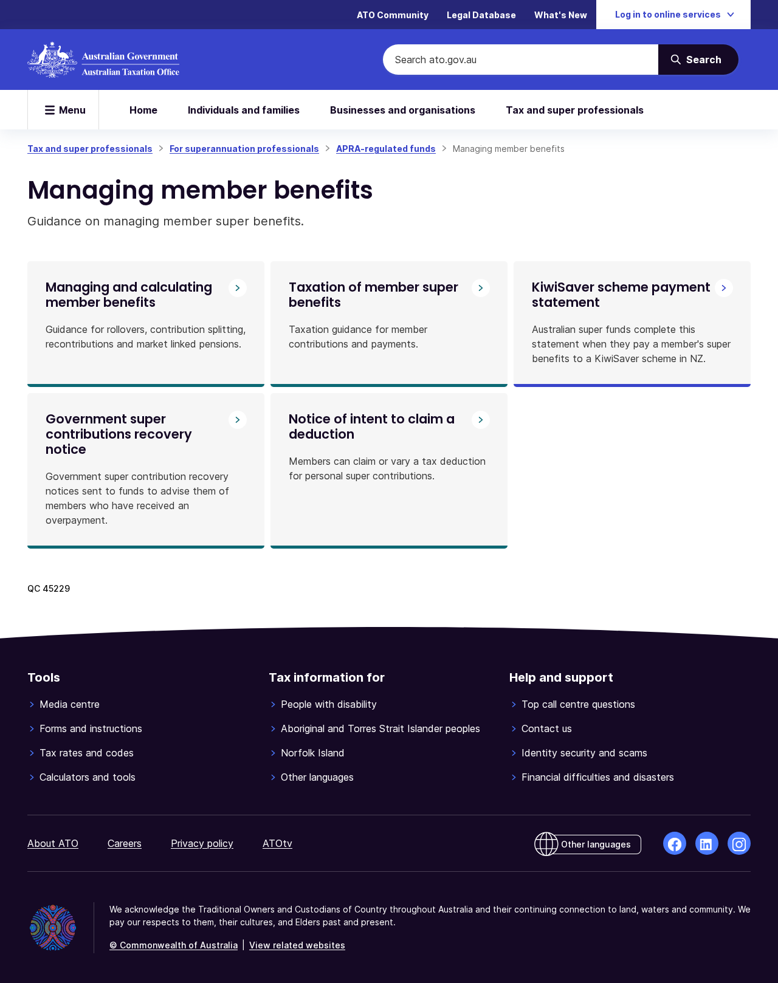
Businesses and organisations (402, 110)
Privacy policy (202, 843)
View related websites (297, 945)
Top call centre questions (578, 704)
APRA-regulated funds (386, 148)
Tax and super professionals (575, 110)
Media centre (70, 704)
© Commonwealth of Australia (173, 945)
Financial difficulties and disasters (598, 777)
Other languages (317, 777)
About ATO (52, 843)
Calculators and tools (88, 777)
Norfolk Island (313, 753)
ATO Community (393, 15)
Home (143, 110)
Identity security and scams (584, 753)
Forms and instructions (91, 728)
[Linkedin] (706, 843)
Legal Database (481, 15)
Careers (125, 843)
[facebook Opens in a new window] (674, 843)
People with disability (329, 704)
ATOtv (277, 843)
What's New (560, 15)
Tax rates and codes (87, 753)
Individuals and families (244, 110)
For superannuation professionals (244, 148)
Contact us (547, 728)
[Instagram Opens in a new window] (739, 843)
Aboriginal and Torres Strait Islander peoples (380, 728)
